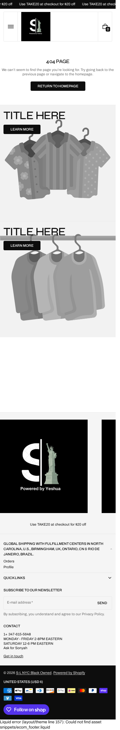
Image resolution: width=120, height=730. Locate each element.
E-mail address (19, 602)
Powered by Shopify (69, 673)
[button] (10, 26)
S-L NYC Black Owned (34, 673)
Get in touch (13, 656)
